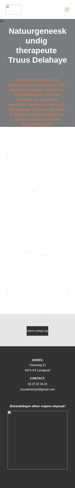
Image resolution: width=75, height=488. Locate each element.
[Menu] (67, 9)
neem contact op (37, 330)
